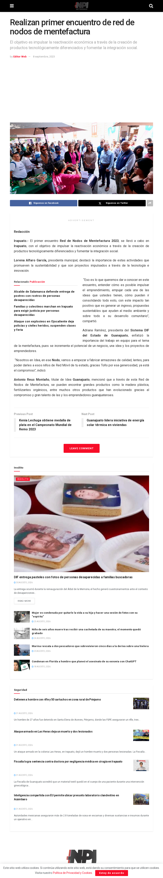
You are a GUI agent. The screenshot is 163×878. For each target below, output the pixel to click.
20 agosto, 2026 (42, 651)
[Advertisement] (81, 88)
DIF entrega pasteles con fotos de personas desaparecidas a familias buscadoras (73, 577)
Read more (26, 600)
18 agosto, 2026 (42, 667)
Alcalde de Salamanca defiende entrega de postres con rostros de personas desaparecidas (44, 296)
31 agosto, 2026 (24, 713)
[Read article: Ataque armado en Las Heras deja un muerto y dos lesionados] (141, 735)
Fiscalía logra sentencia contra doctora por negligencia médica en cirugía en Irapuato (68, 761)
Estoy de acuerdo (111, 872)
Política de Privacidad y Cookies (72, 872)
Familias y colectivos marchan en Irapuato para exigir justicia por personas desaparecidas (43, 311)
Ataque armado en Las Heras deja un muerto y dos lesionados (53, 731)
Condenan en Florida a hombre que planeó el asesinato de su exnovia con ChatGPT (84, 661)
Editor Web (20, 56)
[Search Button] (151, 6)
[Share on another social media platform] (150, 203)
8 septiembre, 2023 (44, 56)
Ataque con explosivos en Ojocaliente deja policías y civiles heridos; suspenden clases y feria (45, 326)
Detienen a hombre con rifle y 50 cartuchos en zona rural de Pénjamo (57, 699)
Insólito (23, 479)
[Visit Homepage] (81, 6)
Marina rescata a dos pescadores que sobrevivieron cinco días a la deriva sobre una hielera (90, 646)
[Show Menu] (12, 6)
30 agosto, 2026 (24, 582)
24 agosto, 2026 (42, 638)
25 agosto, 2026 (42, 621)
